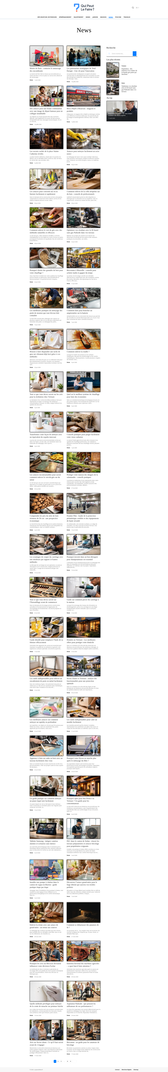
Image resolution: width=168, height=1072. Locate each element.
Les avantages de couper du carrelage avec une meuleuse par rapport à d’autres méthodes (46, 559)
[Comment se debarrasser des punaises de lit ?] (83, 912)
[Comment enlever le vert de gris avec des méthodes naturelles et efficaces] (46, 218)
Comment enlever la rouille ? (78, 352)
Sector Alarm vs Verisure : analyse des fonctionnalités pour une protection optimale (82, 681)
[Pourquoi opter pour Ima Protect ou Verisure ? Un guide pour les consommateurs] (83, 786)
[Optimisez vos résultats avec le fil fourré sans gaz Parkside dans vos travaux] (83, 218)
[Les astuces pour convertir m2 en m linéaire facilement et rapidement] (46, 179)
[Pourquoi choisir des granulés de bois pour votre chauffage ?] (46, 258)
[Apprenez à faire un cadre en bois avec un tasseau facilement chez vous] (46, 746)
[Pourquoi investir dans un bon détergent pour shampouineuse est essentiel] (83, 544)
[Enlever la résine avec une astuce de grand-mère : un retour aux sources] (46, 912)
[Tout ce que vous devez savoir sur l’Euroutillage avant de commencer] (46, 587)
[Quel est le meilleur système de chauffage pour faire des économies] (83, 382)
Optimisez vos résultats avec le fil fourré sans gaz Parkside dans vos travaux (129, 88)
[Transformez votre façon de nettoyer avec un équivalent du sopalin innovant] (46, 422)
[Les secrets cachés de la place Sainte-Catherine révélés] (46, 139)
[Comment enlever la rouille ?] (83, 339)
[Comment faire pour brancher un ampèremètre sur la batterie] (83, 298)
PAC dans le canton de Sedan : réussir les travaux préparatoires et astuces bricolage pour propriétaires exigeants (83, 843)
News (31, 80)
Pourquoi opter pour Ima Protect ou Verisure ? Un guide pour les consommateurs (80, 801)
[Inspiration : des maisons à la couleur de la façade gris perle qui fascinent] (113, 70)
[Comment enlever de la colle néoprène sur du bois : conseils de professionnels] (83, 179)
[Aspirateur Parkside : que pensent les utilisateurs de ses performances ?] (83, 991)
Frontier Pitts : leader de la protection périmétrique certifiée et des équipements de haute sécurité (83, 518)
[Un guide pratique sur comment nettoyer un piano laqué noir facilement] (46, 786)
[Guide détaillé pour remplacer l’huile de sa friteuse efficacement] (46, 627)
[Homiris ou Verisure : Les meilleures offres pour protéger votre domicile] (83, 627)
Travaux (124, 66)
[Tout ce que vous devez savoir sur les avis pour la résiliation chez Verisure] (46, 382)
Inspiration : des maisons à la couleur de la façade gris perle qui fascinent (129, 71)
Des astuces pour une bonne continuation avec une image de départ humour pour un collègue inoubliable (46, 111)
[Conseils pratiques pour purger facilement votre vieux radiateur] (83, 422)
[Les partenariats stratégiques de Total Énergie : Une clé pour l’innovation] (83, 56)
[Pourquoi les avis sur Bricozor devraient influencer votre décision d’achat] (46, 951)
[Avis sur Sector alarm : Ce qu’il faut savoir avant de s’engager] (46, 1030)
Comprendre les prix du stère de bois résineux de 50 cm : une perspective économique (44, 518)
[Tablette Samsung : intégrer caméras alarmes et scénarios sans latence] (46, 829)
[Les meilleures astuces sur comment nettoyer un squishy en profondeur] (46, 707)
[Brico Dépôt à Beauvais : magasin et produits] (83, 96)
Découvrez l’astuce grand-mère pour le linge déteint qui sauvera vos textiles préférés (82, 884)
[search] (133, 7)
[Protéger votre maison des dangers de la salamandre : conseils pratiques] (83, 462)
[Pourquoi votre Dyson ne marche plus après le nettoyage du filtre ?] (83, 746)
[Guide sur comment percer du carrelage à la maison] (83, 587)
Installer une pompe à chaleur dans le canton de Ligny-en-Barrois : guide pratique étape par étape (44, 884)
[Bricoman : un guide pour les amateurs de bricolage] (83, 1030)
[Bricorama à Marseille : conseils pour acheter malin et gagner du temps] (83, 258)
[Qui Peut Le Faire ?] (84, 7)
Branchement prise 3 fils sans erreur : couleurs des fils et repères (120, 114)
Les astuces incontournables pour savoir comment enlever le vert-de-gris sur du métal (45, 477)
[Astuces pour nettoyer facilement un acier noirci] (83, 139)
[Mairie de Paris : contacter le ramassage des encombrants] (46, 56)
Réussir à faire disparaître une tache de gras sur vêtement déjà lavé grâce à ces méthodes (45, 354)
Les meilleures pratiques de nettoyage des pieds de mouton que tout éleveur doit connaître (46, 313)
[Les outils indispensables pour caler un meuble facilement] (83, 707)
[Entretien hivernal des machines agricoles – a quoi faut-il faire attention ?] (83, 951)
